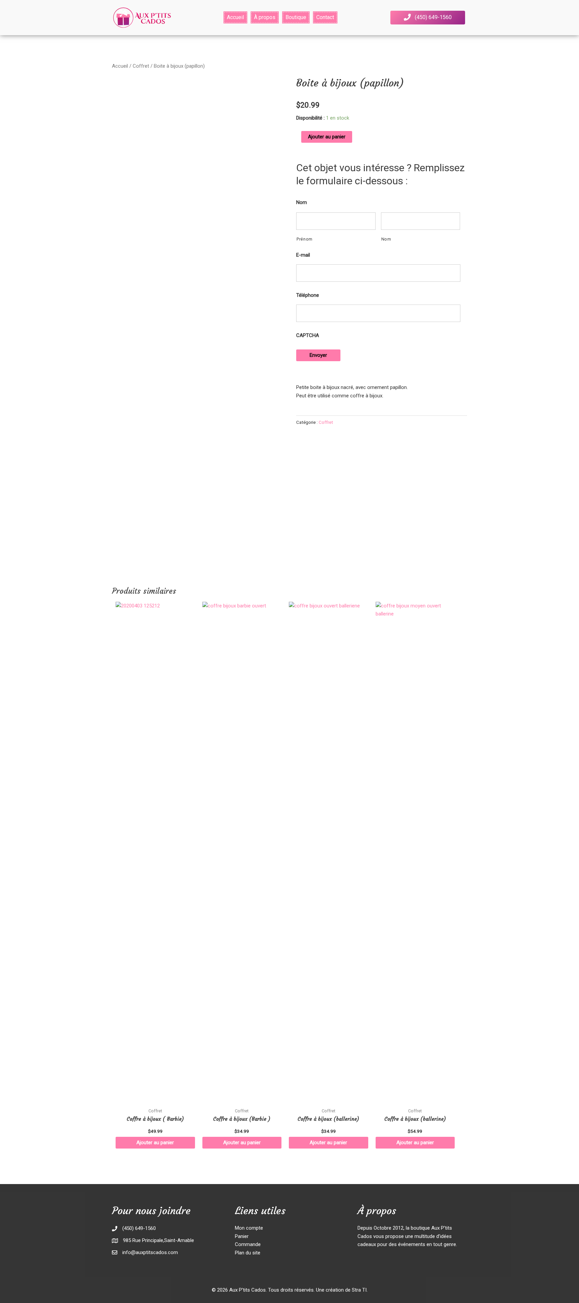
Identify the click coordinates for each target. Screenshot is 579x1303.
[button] (427, 17)
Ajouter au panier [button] (155, 1142)
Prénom (305, 239)
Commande (248, 1244)
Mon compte (249, 1228)
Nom (301, 202)
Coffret (141, 66)
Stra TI (359, 1290)
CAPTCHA (307, 335)
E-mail (303, 255)
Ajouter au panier (326, 137)
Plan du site (247, 1253)
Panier (242, 1236)
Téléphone (307, 295)
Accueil (120, 66)
